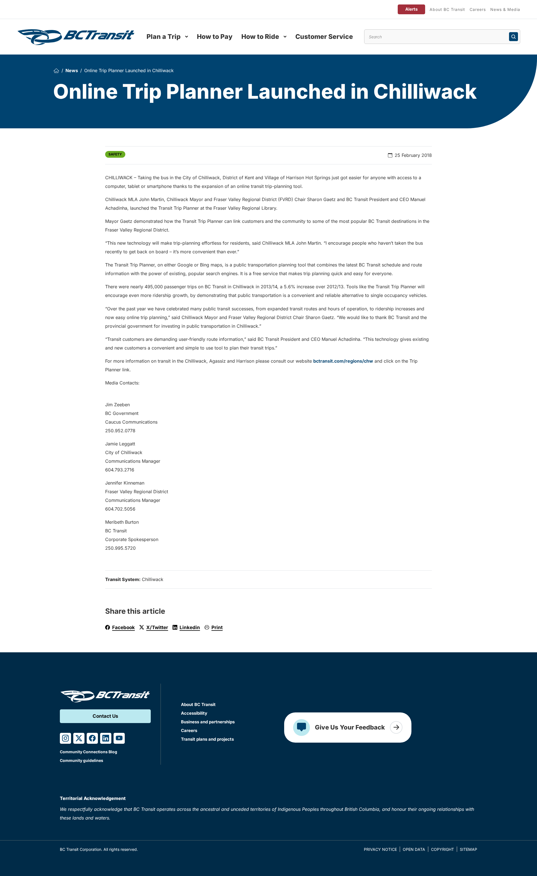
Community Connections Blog (88, 751)
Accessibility (194, 713)
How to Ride (260, 37)
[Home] (56, 70)
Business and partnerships (208, 721)
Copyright (442, 849)
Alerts (411, 9)
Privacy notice (380, 849)
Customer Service (324, 37)
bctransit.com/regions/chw (343, 361)
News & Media (505, 9)
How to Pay (214, 37)
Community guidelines (81, 760)
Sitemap (468, 849)
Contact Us (105, 716)
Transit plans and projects (207, 739)
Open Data (414, 849)
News (71, 70)
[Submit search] (513, 36)
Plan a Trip (164, 37)
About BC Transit (447, 9)
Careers (478, 9)
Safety (115, 154)
